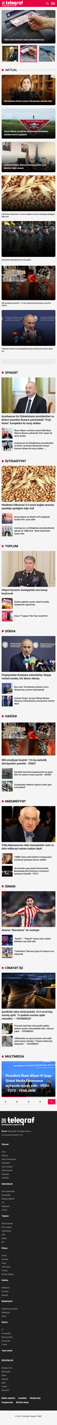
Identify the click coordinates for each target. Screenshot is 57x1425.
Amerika (5, 1259)
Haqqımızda (7, 1402)
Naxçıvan (5, 1390)
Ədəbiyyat (6, 1312)
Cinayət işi (14, 968)
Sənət (4, 1316)
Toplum (11, 546)
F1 (3, 1330)
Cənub (4, 1386)
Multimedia (14, 1056)
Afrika (4, 1256)
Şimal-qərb (6, 1372)
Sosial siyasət (7, 1223)
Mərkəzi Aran (7, 1368)
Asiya (4, 1263)
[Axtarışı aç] (47, 3)
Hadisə (11, 716)
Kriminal (5, 1291)
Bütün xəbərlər (8, 1398)
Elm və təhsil (7, 1227)
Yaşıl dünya (6, 1231)
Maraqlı (5, 1295)
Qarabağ (5, 1174)
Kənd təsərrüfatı (8, 1191)
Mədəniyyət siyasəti (10, 1309)
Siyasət (11, 373)
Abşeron (5, 1379)
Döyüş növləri (7, 1337)
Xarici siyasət (7, 1167)
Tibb (3, 1235)
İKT (3, 1202)
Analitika (5, 1178)
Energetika (6, 1195)
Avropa (5, 1270)
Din (3, 1242)
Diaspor (5, 1155)
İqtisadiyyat (15, 461)
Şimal (4, 1375)
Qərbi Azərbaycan (9, 1159)
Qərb (3, 1383)
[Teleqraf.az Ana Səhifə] (12, 3)
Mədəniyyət (15, 801)
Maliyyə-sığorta (8, 1199)
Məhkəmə (6, 1288)
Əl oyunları (6, 1341)
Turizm (4, 1210)
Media (4, 1238)
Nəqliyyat (5, 1206)
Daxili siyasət (7, 1170)
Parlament (6, 1163)
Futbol (4, 1344)
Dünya (10, 631)
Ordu (4, 1152)
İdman (10, 886)
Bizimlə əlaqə (22, 1402)
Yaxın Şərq (6, 1267)
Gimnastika (6, 1333)
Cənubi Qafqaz (8, 1274)
